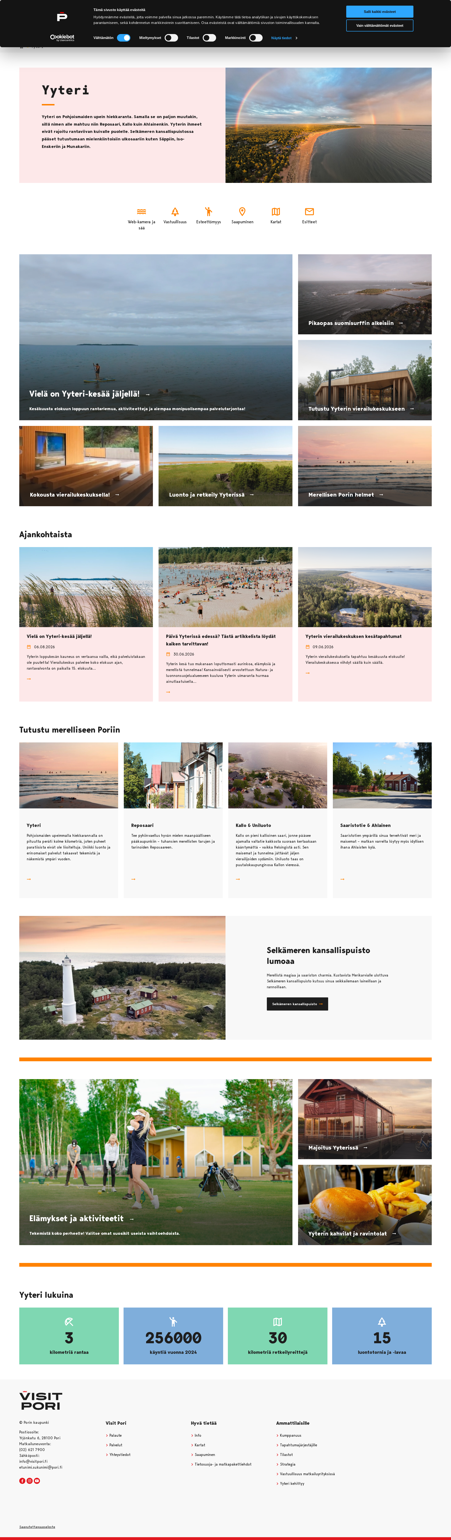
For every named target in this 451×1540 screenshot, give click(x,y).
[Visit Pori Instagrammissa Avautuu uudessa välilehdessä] (30, 1481)
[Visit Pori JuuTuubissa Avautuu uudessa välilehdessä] (37, 1481)
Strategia (287, 1464)
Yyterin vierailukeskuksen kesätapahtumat (354, 636)
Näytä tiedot (281, 38)
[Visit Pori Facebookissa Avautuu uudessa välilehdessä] (22, 1481)
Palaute (115, 1435)
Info (197, 1435)
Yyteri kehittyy (291, 1483)
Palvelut (115, 1445)
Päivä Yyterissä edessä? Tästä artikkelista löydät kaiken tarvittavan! (221, 639)
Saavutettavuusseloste (37, 1527)
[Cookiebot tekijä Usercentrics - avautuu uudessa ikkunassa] (62, 38)
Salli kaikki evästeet (380, 12)
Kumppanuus (290, 1435)
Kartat (199, 1445)
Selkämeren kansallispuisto (294, 1004)
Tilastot (286, 1454)
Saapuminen (204, 1454)
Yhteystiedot (119, 1454)
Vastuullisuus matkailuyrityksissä (307, 1474)
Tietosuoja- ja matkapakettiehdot (223, 1464)
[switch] (171, 38)
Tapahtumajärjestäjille (298, 1445)
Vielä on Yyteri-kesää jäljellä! (59, 636)
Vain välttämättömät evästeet (379, 25)
